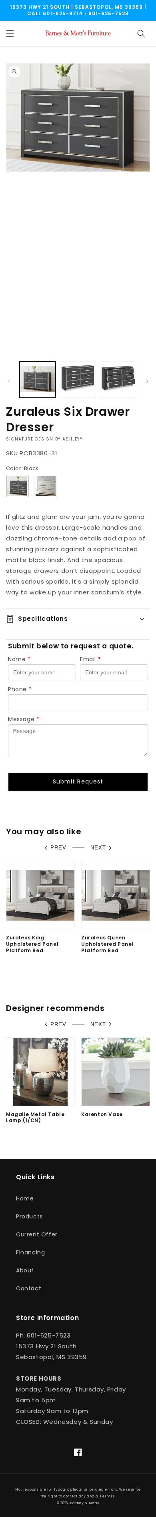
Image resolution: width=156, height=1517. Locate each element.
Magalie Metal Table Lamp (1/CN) (35, 1117)
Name (19, 659)
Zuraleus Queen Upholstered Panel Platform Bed (107, 944)
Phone (20, 689)
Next (98, 848)
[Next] (147, 381)
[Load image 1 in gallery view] (38, 379)
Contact (28, 1288)
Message (24, 719)
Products (29, 1216)
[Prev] (9, 381)
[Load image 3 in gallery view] (118, 379)
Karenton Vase (102, 1114)
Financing (30, 1252)
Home (25, 1198)
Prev (58, 848)
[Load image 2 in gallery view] (78, 379)
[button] (10, 33)
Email (90, 659)
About (25, 1270)
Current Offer (37, 1234)
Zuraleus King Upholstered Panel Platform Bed (32, 944)
